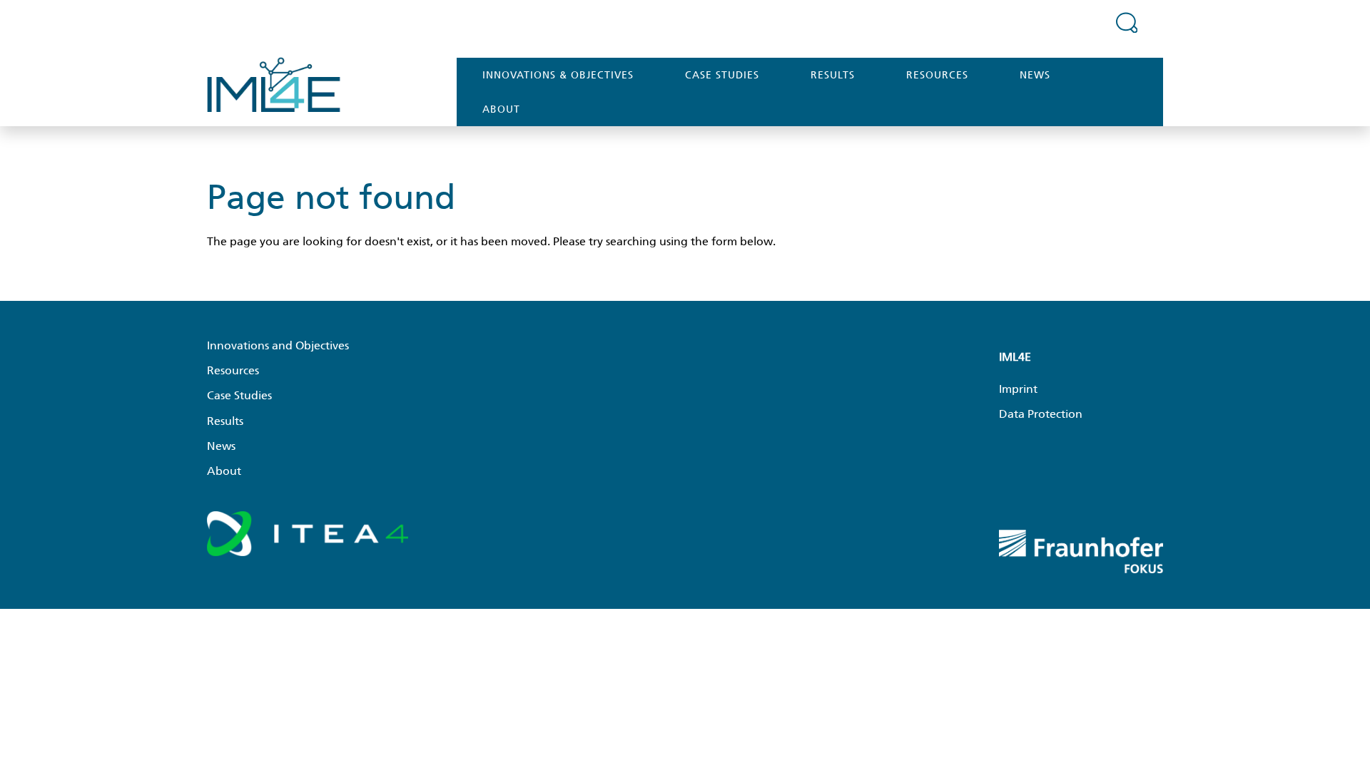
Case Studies (722, 74)
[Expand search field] (1126, 22)
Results (833, 74)
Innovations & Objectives (558, 74)
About (501, 109)
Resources (937, 74)
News (1035, 74)
